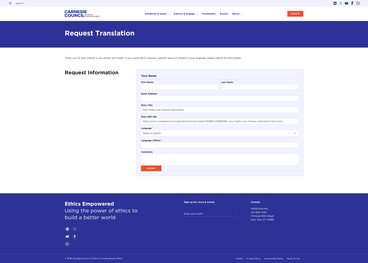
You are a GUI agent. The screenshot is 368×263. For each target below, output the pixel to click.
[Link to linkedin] (335, 3)
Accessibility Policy (273, 258)
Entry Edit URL (149, 116)
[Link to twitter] (341, 3)
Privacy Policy (253, 258)
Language (147, 128)
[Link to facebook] (352, 3)
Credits (239, 258)
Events (224, 13)
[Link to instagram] (358, 3)
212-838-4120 (258, 212)
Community (209, 13)
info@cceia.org (259, 208)
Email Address (150, 93)
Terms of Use (293, 258)
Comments (147, 152)
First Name (148, 82)
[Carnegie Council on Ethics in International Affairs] (82, 13)
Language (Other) (151, 140)
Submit (151, 168)
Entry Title (147, 105)
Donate (295, 14)
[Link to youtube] (346, 3)
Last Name (228, 82)
